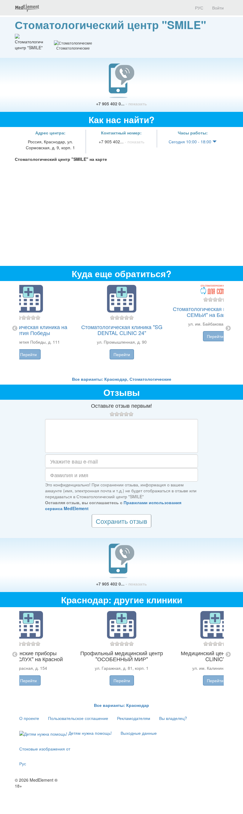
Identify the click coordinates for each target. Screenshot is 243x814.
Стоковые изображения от (44, 749)
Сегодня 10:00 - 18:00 (190, 142)
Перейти (28, 354)
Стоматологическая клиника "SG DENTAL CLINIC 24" (121, 330)
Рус (22, 764)
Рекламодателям (133, 718)
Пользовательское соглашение (78, 718)
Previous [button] (15, 328)
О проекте (29, 718)
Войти (218, 8)
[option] (121, 328)
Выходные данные (139, 733)
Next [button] (228, 328)
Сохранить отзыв (121, 521)
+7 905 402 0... (121, 104)
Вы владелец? (173, 718)
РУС (198, 8)
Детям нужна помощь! (89, 733)
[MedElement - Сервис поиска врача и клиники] (27, 7)
